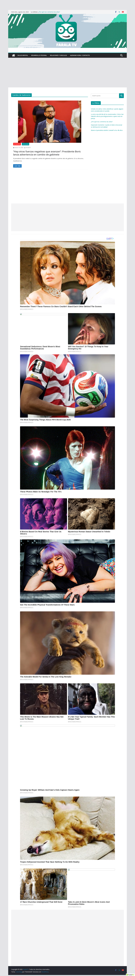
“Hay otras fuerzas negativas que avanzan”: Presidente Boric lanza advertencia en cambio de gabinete (47, 153)
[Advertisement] (67, 72)
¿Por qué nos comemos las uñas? (102, 122)
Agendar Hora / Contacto (80, 55)
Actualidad (17, 144)
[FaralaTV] (67, 15)
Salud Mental (22, 55)
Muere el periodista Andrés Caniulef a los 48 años (107, 130)
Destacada (25, 144)
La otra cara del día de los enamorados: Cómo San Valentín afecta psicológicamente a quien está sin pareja (107, 116)
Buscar (121, 96)
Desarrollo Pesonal (39, 55)
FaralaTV (28, 147)
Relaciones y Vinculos (58, 55)
